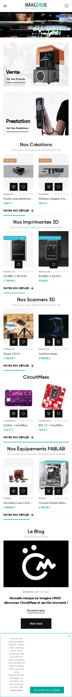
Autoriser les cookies (47, 690)
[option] (36, 577)
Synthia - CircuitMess (15, 425)
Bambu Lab (9, 271)
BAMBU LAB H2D (15, 276)
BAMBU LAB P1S (50, 276)
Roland (7, 498)
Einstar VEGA (11, 353)
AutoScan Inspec (48, 353)
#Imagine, (28, 591)
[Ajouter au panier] (14, 187)
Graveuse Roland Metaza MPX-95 (53, 503)
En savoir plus (36, 610)
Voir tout (36, 623)
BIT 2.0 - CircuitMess (51, 425)
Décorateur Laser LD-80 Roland (17, 503)
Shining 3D (8, 349)
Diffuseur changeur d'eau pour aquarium (52, 199)
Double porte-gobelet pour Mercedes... (18, 199)
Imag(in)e (8, 194)
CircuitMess (9, 420)
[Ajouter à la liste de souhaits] (23, 187)
